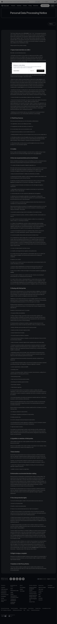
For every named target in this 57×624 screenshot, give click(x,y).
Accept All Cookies (40, 70)
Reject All (32, 70)
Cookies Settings (16, 70)
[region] (29, 68)
